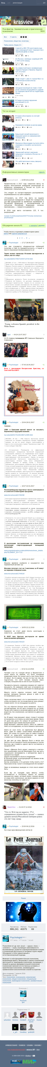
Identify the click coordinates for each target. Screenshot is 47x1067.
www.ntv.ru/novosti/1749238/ (14, 495)
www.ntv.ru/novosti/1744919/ (14, 574)
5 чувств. (13, 37)
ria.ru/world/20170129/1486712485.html (18, 435)
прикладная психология (21, 981)
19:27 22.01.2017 (28, 486)
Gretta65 (23, 1020)
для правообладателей (16, 1050)
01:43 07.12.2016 (25, 807)
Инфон (28, 1056)
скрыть (42, 172)
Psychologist (12, 243)
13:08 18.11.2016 (28, 180)
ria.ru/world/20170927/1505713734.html (18, 259)
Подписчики (23, 1010)
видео (15, 940)
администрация (11, 1045)
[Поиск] (43, 22)
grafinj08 (31, 1032)
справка (30, 1045)
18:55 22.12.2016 (28, 627)
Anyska (39, 1020)
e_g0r (15, 1032)
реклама (37, 1045)
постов (24, 940)
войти (6, 234)
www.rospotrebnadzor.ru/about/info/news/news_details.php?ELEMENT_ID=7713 (23, 551)
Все (5, 37)
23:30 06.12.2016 (28, 826)
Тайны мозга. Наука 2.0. (13, 45)
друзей (31, 940)
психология (11, 977)
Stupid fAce (11, 807)
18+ (44, 3)
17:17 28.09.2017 (28, 243)
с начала (33, 225)
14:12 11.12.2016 (28, 669)
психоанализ (20, 977)
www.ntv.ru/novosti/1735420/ (14, 642)
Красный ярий (12, 180)
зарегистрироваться (19, 234)
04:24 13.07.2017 (20, 335)
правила (22, 1045)
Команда (23, 988)
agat (8, 335)
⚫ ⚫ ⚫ (23, 37)
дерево (41, 225)
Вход (3, 3)
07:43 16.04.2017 (28, 365)
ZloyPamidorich (31, 1021)
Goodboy (23, 1032)
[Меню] (3, 22)
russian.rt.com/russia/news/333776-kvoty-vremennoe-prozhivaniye (23, 217)
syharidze (7, 1020)
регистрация (17, 3)
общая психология (19, 979)
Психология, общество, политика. (16, 41)
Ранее (23, 898)
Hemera (15, 1020)
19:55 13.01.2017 (28, 559)
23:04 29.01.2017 (28, 422)
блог (38, 1050)
